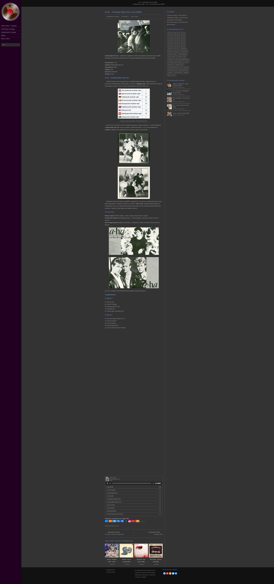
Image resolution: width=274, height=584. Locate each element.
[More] (137, 521)
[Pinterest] (167, 573)
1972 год (176, 35)
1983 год (170, 46)
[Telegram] (114, 521)
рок (123, 81)
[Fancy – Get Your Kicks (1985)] (169, 114)
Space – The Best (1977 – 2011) (112, 560)
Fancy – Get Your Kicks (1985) (181, 113)
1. (109, 486)
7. (110, 504)
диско (169, 75)
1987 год (176, 48)
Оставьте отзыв (111, 572)
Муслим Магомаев (172, 67)
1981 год (176, 43)
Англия (179, 56)
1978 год (176, 40)
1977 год (170, 40)
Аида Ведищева (183, 54)
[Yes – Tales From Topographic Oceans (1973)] (169, 92)
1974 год (170, 38)
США (180, 67)
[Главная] (131, 4)
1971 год (170, 35)
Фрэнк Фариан (178, 72)
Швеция (186, 72)
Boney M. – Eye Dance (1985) (141, 560)
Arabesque (183, 48)
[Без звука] (156, 483)
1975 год (176, 38)
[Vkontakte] (176, 573)
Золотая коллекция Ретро (182, 59)
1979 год (183, 40)
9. (111, 510)
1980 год (170, 43)
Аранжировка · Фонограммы (174, 20)
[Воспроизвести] (107, 483)
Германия (170, 59)
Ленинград (170, 64)
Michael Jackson (172, 54)
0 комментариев (180, 87)
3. (112, 492)
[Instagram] (130, 521)
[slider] (159, 483)
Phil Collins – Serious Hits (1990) (156, 560)
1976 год (183, 38)
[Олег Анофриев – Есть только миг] (169, 99)
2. (110, 489)
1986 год (170, 48)
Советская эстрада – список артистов (177, 15)
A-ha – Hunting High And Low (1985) (155, 4)
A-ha (115, 525)
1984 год (176, 46)
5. (113, 498)
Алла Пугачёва (171, 56)
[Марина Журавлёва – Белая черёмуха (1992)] (169, 85)
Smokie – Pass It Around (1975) (126, 560)
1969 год (176, 33)
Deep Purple (184, 51)
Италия (186, 62)
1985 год (111, 525)
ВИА (184, 56)
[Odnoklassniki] (170, 573)
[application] (134, 483)
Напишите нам (111, 569)
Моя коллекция (171, 24)
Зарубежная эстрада (112, 16)
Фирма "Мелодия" (183, 70)
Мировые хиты (179, 64)
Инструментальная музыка (175, 62)
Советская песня (172, 70)
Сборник (186, 67)
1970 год (183, 33)
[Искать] (18, 44)
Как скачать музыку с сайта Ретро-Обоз (177, 22)
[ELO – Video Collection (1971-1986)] (169, 106)
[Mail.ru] (118, 521)
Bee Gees (170, 51)
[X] (126, 521)
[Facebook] (122, 521)
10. (114, 513)
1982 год (183, 43)
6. (114, 501)
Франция (170, 72)
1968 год (170, 33)
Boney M (177, 51)
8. (110, 507)
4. (110, 495)
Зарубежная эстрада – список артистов (177, 17)
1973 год (183, 35)
